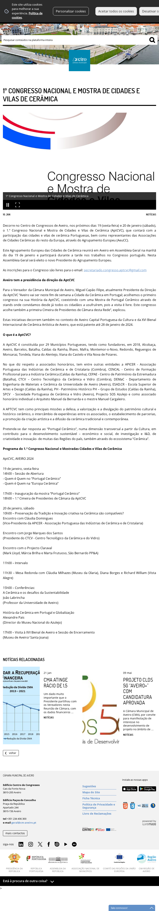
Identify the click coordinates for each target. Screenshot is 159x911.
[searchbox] (79, 40)
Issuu (57, 844)
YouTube (65, 845)
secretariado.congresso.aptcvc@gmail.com (115, 270)
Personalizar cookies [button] (71, 11)
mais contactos (15, 833)
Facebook (49, 844)
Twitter (40, 844)
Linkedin (21, 844)
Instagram (30, 844)
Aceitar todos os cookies (116, 11)
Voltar (12, 753)
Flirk (74, 844)
